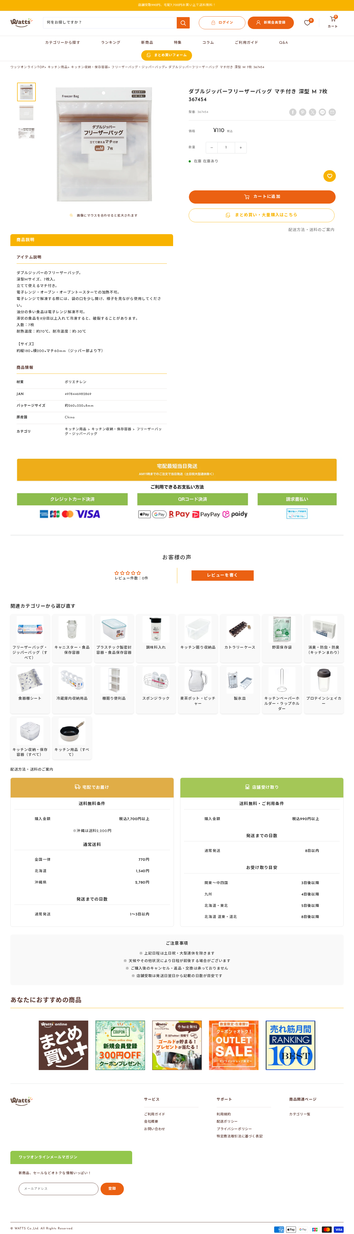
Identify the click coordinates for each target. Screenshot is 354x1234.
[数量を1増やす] (240, 147)
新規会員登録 (275, 22)
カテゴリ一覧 (299, 1114)
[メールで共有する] (322, 112)
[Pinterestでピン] (302, 112)
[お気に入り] (307, 23)
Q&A (283, 43)
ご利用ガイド (246, 43)
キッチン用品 (58, 67)
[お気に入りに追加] (329, 176)
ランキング (111, 43)
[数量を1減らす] (211, 147)
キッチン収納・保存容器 (89, 67)
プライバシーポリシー (234, 1129)
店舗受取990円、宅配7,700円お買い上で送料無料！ (177, 5)
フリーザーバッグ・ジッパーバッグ (138, 67)
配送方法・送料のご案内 (311, 230)
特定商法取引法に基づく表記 (240, 1136)
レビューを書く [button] (222, 575)
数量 (192, 147)
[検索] (183, 22)
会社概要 (151, 1121)
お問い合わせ (154, 1129)
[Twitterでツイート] (312, 112)
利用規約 (224, 1114)
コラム (208, 43)
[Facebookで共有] (292, 112)
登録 (112, 1189)
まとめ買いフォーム (170, 55)
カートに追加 (266, 197)
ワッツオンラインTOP (27, 67)
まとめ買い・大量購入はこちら (266, 215)
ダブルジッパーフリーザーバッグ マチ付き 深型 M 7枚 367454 (216, 67)
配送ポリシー (227, 1121)
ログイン (226, 22)
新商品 (147, 43)
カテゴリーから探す (62, 43)
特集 (178, 43)
